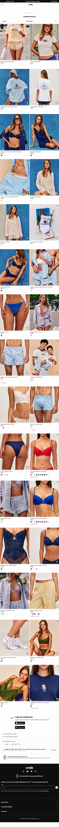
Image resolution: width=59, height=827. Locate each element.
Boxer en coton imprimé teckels (36, 424)
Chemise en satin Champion (35, 196)
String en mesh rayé (4, 332)
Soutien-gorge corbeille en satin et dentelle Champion (11, 151)
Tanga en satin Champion (5, 287)
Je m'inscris (53, 749)
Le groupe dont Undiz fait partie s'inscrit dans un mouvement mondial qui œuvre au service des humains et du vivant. (28, 757)
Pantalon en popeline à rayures (36, 610)
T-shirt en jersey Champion (35, 61)
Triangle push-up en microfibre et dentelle (38, 565)
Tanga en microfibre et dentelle (6, 471)
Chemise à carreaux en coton (35, 332)
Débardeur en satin (4, 702)
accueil (27, 12)
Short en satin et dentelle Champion (7, 61)
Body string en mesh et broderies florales (8, 565)
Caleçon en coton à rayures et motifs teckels (9, 377)
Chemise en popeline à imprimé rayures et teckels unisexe (41, 287)
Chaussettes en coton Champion (36, 241)
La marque (31, 12)
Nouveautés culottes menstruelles (32, 1)
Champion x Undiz (10, 1)
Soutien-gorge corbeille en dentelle (7, 424)
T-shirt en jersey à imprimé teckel (36, 377)
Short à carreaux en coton (6, 518)
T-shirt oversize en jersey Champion (37, 106)
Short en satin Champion (5, 241)
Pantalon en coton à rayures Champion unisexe (10, 196)
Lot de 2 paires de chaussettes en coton (8, 657)
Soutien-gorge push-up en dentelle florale (38, 471)
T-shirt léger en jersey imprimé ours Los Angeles (39, 702)
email (2, 784)
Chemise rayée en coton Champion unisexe (9, 106)
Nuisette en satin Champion (35, 151)
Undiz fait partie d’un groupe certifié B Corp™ (17, 756)
